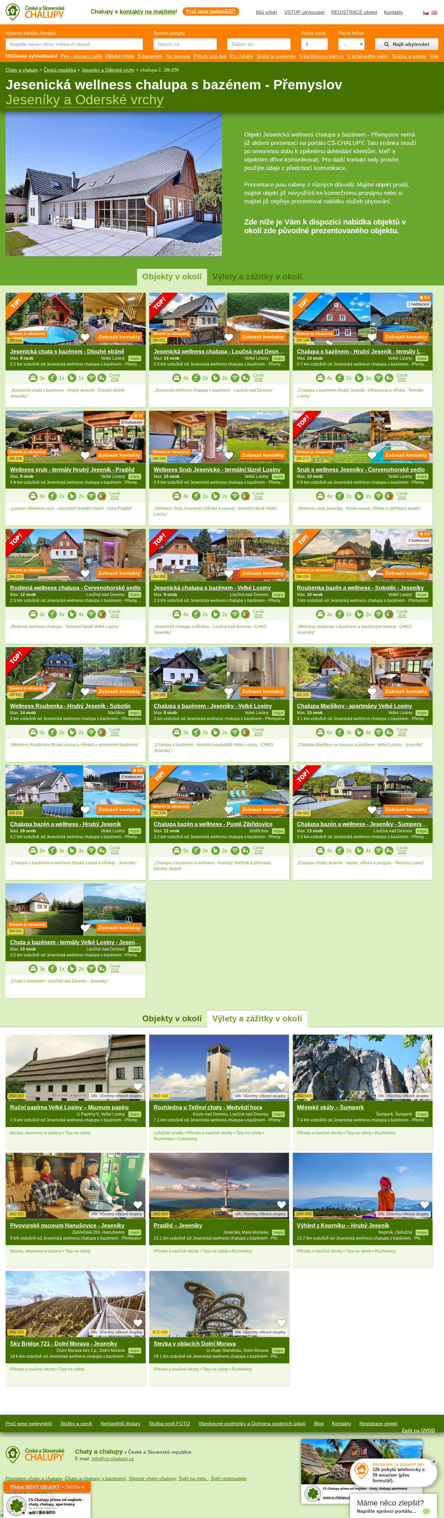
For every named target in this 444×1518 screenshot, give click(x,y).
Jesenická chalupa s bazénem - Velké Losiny (212, 588)
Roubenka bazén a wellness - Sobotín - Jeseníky (360, 588)
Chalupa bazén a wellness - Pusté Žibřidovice (213, 824)
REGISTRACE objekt (354, 12)
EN (434, 12)
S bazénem (150, 56)
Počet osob (313, 33)
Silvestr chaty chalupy (152, 1478)
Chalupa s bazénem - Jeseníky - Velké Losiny (213, 706)
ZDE (115, 379)
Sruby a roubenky (276, 56)
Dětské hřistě (119, 56)
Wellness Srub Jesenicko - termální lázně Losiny (217, 470)
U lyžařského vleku (367, 56)
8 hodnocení (131, 422)
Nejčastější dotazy (120, 1423)
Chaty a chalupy (22, 70)
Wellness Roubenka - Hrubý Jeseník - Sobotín (70, 706)
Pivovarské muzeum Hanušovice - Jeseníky (67, 1226)
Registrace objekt (378, 1423)
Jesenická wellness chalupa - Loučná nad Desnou (219, 351)
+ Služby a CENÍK (47, 1488)
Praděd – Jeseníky (178, 1226)
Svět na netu (193, 1478)
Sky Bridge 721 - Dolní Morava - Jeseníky (63, 1344)
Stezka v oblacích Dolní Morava (195, 1344)
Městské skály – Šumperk (330, 1107)
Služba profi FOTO (169, 1423)
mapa (134, 1114)
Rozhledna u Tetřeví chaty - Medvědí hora (208, 1107)
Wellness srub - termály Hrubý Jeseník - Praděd (72, 470)
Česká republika (60, 70)
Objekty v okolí (172, 276)
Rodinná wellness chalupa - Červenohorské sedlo (75, 588)
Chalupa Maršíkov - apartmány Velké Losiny (354, 706)
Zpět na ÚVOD (418, 1430)
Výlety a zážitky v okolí (257, 276)
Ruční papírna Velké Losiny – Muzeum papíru (69, 1107)
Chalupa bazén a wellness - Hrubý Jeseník (65, 824)
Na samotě (178, 56)
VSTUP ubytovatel (304, 12)
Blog (319, 1423)
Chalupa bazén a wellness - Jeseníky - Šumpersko (362, 824)
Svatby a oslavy (409, 56)
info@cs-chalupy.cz (113, 1458)
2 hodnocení (418, 540)
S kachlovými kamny (321, 56)
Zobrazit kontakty (119, 337)
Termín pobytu (169, 33)
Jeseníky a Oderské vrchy (108, 70)
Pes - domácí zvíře (81, 56)
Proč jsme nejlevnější (29, 1423)
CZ (426, 12)
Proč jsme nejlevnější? (211, 11)
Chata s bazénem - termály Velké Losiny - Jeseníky (76, 942)
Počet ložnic (351, 33)
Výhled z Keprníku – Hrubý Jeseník (343, 1226)
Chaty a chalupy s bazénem (95, 1478)
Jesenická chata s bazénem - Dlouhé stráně (67, 351)
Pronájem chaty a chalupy (34, 1478)
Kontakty (393, 12)
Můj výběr (267, 12)
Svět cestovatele (229, 1478)
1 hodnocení (418, 304)
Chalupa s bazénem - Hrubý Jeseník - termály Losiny (366, 351)
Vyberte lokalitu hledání (31, 33)
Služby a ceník (76, 1423)
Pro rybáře (241, 56)
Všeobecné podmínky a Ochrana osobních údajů (252, 1423)
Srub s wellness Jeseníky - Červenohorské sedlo (361, 470)
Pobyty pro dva (210, 56)
